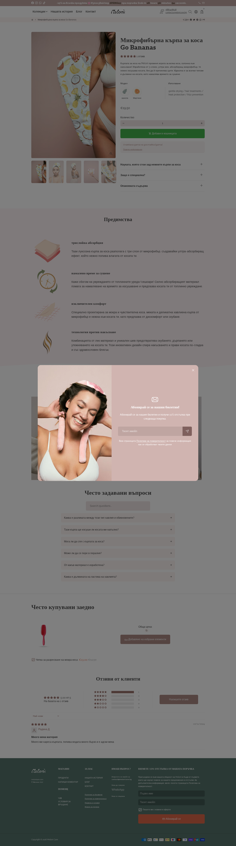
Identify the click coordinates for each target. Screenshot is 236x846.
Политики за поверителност (151, 441)
